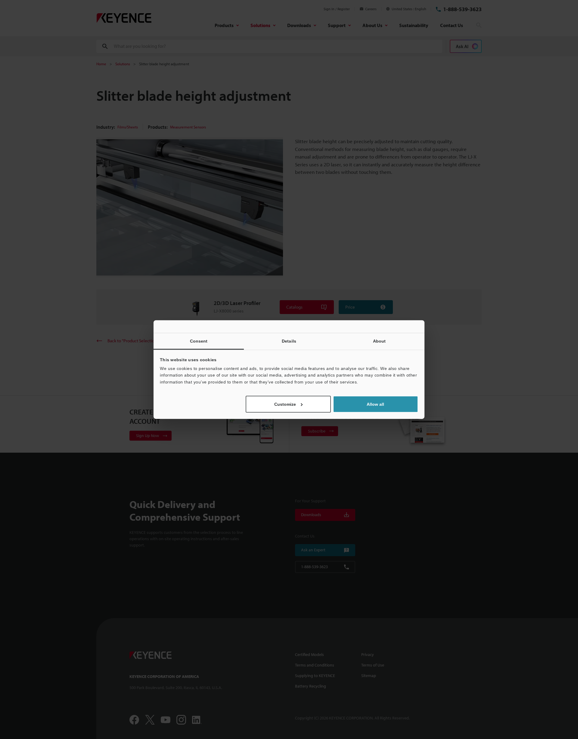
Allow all (375, 404)
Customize (285, 404)
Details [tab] (289, 340)
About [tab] (379, 340)
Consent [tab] (199, 340)
